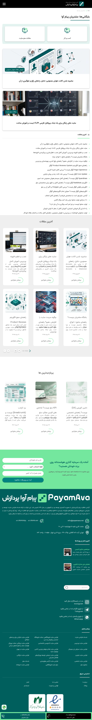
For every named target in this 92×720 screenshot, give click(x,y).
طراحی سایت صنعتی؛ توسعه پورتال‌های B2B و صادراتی (46, 656)
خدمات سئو (26, 661)
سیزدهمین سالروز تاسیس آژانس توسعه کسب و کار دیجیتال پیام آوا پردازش (82, 549)
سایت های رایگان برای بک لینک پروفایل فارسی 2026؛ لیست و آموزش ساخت (46, 258)
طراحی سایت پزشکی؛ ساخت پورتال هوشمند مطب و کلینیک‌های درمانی (19, 644)
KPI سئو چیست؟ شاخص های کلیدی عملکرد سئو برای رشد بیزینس (47, 409)
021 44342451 (21, 520)
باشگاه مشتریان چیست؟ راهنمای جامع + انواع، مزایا (77, 318)
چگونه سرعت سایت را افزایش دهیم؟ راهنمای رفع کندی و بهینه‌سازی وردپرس (47, 318)
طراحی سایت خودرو (81, 655)
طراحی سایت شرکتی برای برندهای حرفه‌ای (19, 638)
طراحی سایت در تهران (23, 649)
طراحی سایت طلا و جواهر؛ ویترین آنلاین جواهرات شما (46, 650)
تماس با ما (55, 682)
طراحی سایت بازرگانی (23, 655)
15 (15, 351)
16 (19, 351)
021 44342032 (33, 520)
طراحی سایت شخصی (81, 661)
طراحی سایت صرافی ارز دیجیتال (77, 649)
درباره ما (85, 682)
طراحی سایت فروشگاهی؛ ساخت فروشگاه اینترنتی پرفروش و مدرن (46, 638)
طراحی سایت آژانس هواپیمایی (49, 661)
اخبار (27, 682)
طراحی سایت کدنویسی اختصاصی (48, 643)
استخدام (26, 686)
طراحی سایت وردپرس (80, 643)
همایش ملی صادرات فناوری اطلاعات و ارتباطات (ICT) (81, 564)
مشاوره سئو (84, 665)
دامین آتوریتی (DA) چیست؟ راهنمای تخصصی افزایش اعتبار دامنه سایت (77, 409)
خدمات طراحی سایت (81, 637)
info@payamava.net (76, 520)
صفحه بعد (25, 351)
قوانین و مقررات (53, 686)
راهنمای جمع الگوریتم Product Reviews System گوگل (18, 318)
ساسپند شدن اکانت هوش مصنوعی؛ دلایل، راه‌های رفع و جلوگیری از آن (76, 258)
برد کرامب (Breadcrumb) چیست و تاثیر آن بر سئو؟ (15, 409)
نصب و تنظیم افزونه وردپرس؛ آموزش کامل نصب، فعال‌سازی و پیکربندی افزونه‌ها (17, 258)
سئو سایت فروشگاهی (52, 665)
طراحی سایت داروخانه (22, 665)
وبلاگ (85, 686)
